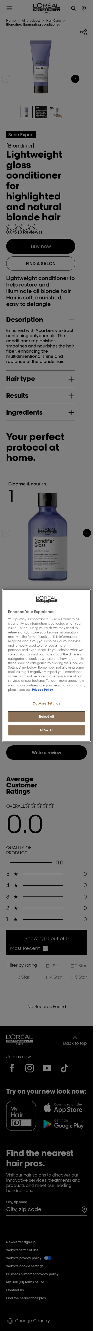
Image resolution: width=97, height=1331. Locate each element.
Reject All (46, 716)
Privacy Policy (42, 690)
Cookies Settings (46, 703)
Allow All (47, 730)
